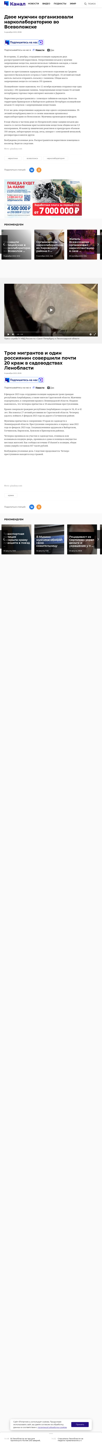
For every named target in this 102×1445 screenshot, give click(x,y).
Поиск (92, 4)
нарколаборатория (55, 158)
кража (11, 495)
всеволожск (32, 158)
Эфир (73, 3)
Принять (80, 1424)
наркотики (13, 158)
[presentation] (4, 244)
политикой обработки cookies (52, 1427)
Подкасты (60, 3)
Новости (33, 3)
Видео (46, 3)
